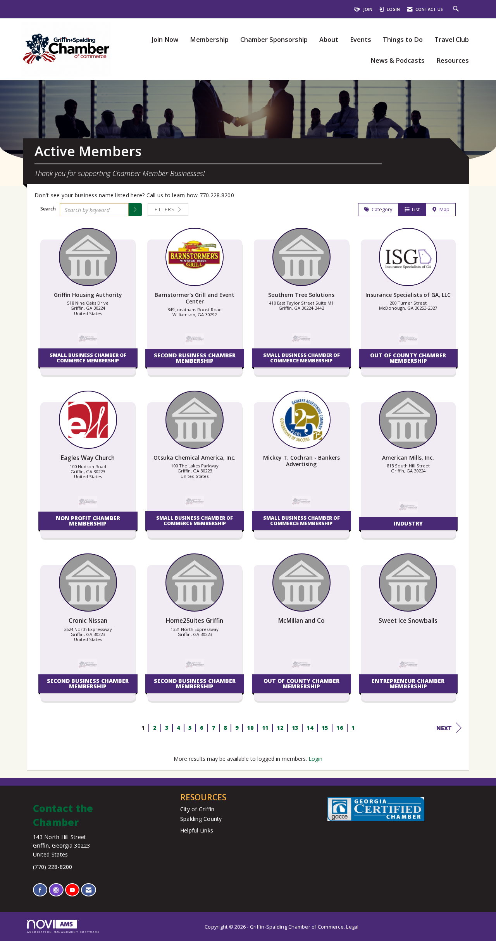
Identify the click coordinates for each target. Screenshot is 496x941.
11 (265, 727)
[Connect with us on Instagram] (56, 890)
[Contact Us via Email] (88, 890)
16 (339, 727)
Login (315, 758)
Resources (452, 61)
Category (380, 209)
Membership (209, 40)
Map (443, 209)
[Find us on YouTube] (72, 890)
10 (250, 727)
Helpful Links (196, 830)
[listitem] (87, 305)
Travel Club (451, 40)
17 (354, 727)
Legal (352, 927)
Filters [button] (165, 209)
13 (294, 727)
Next (444, 728)
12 (280, 727)
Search (48, 208)
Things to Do (403, 40)
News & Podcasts (397, 61)
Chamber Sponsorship (274, 40)
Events (360, 40)
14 (310, 727)
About (328, 40)
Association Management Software (63, 932)
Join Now (165, 40)
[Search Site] (456, 9)
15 (324, 727)
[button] (135, 209)
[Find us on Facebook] (40, 890)
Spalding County (201, 818)
